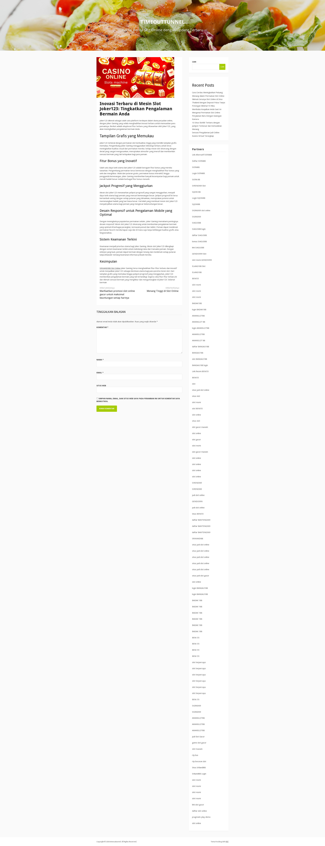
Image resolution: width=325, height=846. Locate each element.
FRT (227, 841)
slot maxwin (197, 749)
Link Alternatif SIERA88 (202, 154)
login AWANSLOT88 (200, 328)
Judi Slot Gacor (198, 736)
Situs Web (101, 385)
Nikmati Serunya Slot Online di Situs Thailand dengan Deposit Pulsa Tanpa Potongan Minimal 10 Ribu (208, 102)
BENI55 (195, 278)
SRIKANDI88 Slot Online (110, 268)
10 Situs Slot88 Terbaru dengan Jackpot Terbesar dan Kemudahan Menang (207, 126)
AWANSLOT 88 (198, 321)
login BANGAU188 (200, 588)
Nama (100, 359)
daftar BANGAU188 (200, 346)
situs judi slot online (200, 390)
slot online (196, 414)
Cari (194, 62)
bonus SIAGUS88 (199, 241)
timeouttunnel (162, 21)
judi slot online (198, 495)
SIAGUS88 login (199, 229)
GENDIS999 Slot (199, 253)
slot (193, 383)
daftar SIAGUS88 (199, 235)
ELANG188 (197, 272)
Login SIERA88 (198, 173)
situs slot (196, 396)
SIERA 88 (196, 179)
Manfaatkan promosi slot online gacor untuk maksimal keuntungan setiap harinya (117, 293)
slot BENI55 (197, 408)
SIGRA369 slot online (201, 210)
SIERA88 (196, 167)
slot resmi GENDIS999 (202, 260)
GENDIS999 (197, 501)
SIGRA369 (196, 216)
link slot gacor (198, 804)
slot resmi (196, 284)
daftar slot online (199, 811)
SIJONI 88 (196, 192)
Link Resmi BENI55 (200, 371)
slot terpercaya (199, 662)
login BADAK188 (199, 309)
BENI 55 (195, 637)
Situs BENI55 (198, 513)
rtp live (195, 755)
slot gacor (196, 439)
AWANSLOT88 (198, 315)
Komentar (102, 327)
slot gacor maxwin (200, 427)
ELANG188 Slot (198, 266)
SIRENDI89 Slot (199, 185)
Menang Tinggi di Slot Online (163, 289)
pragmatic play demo (201, 817)
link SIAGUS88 (198, 247)
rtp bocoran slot (199, 761)
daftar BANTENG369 (201, 520)
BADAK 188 (197, 600)
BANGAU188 (197, 352)
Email (99, 372)
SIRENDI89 (197, 482)
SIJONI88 (196, 204)
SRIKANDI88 (197, 538)
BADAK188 (197, 303)
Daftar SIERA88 (199, 161)
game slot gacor (199, 742)
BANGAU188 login (200, 365)
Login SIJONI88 (198, 198)
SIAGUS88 (196, 222)
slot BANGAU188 (199, 359)
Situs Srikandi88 (199, 767)
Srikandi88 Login (199, 773)
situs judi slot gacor (200, 575)
